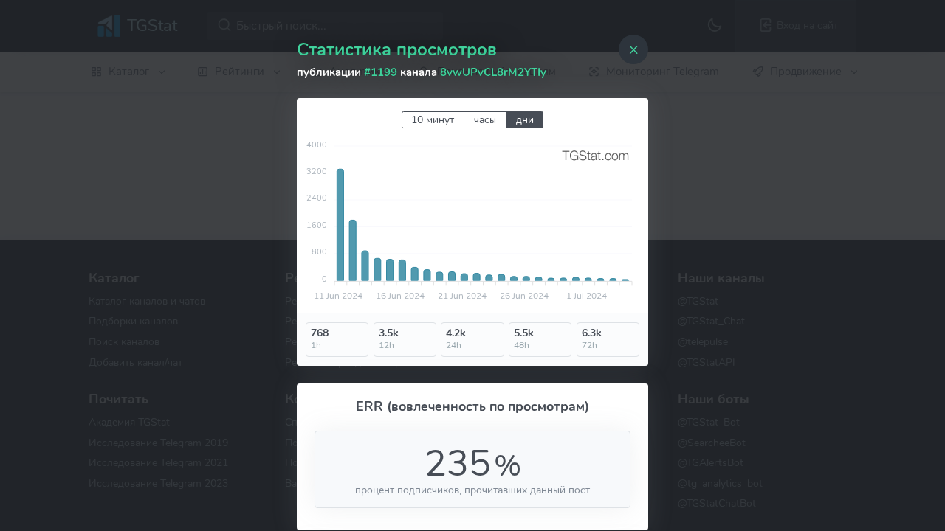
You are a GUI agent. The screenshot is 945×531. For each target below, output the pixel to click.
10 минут (432, 120)
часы (485, 120)
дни (525, 120)
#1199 (380, 72)
